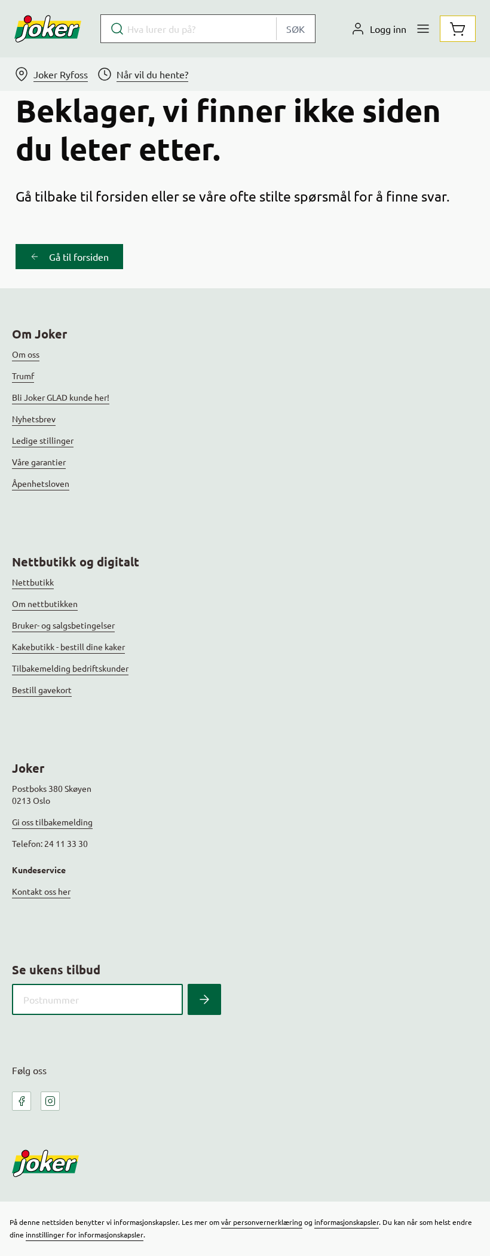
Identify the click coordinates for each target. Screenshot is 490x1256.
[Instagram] (50, 1101)
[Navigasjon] (423, 29)
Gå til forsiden (79, 257)
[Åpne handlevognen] (458, 29)
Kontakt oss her (41, 891)
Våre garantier (39, 461)
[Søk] (204, 999)
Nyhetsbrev (34, 418)
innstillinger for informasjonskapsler (84, 1234)
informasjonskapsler (346, 1222)
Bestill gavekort (42, 689)
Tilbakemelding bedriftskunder (70, 668)
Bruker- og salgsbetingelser (63, 625)
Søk (295, 29)
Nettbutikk (33, 582)
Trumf (23, 375)
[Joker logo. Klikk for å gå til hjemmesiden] (47, 28)
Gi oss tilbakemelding (52, 821)
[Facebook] (21, 1101)
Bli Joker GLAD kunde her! (60, 397)
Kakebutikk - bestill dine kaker (68, 646)
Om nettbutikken (45, 603)
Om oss (25, 354)
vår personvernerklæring (261, 1222)
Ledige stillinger (43, 440)
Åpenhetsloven (40, 483)
